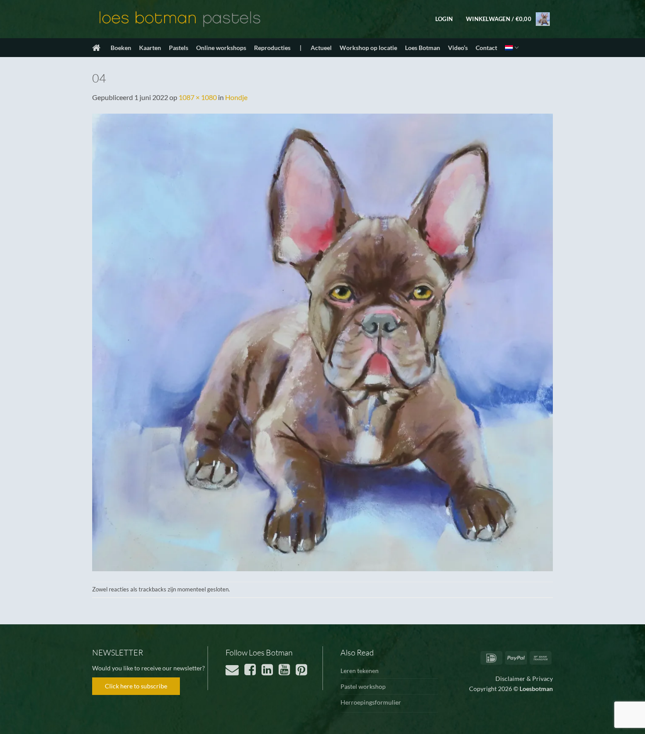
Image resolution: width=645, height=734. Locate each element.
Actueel (321, 47)
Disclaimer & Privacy (524, 678)
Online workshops (221, 47)
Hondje (236, 97)
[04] (322, 341)
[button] (444, 19)
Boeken (121, 47)
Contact (486, 47)
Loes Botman (422, 47)
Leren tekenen (359, 670)
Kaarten (150, 47)
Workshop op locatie (368, 47)
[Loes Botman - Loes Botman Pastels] (180, 19)
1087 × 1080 (198, 97)
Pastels (178, 47)
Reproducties (272, 47)
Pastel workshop (363, 686)
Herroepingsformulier (370, 702)
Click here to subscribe (136, 686)
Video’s (458, 47)
